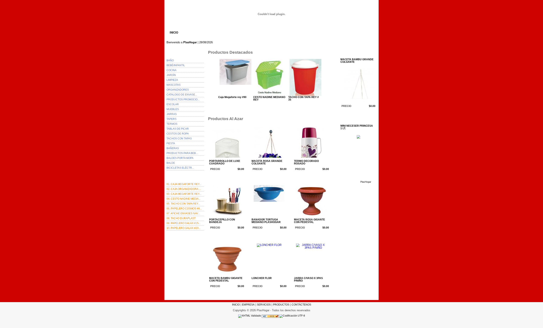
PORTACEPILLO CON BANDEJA (222, 221)
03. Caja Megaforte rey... (184, 194)
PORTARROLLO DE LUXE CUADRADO (224, 162)
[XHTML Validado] (249, 315)
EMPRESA (193, 32)
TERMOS (172, 124)
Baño (170, 60)
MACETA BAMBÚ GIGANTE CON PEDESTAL (225, 279)
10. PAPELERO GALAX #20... (183, 228)
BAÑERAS (173, 148)
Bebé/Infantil (176, 65)
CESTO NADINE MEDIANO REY (269, 98)
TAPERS (171, 119)
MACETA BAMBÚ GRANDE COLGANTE (357, 60)
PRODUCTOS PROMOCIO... (183, 99)
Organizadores (178, 89)
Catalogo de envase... (182, 94)
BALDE (171, 163)
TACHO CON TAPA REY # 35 (303, 98)
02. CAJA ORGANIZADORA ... (184, 189)
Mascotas (174, 85)
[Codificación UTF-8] (292, 315)
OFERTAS (215, 32)
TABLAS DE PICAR (178, 129)
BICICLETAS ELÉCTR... (180, 168)
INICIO (174, 32)
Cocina (171, 70)
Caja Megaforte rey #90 (232, 97)
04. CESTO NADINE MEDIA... (183, 199)
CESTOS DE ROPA (178, 133)
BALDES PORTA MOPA (180, 158)
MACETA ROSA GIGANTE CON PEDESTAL (309, 221)
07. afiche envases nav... (183, 213)
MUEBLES (173, 109)
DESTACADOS (239, 32)
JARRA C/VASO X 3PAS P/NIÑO (308, 279)
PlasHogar (234, 175)
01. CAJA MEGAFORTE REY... (184, 184)
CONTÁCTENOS (294, 32)
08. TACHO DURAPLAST (181, 218)
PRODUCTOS (281, 304)
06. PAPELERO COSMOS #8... (184, 208)
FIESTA (171, 143)
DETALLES (245, 104)
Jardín (171, 75)
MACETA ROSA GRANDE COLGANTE (267, 162)
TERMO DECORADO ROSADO (306, 162)
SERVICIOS (264, 304)
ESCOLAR (173, 104)
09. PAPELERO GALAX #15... (183, 223)
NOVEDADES (266, 32)
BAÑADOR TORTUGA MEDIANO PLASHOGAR (266, 221)
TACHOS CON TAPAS (179, 138)
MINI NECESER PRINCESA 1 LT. (356, 127)
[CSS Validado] (270, 315)
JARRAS (172, 114)
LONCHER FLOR (262, 278)
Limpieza (172, 80)
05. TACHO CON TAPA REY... (183, 203)
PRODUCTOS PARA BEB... (182, 153)
